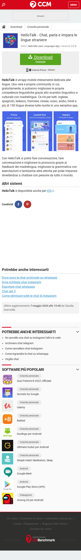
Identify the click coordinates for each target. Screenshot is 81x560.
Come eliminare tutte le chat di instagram (29, 296)
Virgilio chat (12, 359)
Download (16, 26)
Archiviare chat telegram (19, 343)
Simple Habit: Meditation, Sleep (35, 460)
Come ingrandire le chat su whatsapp (26, 353)
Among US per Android (30, 500)
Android (24, 468)
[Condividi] (18, 204)
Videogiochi (26, 495)
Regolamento (31, 523)
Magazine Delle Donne (54, 523)
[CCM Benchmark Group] (40, 539)
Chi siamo (12, 518)
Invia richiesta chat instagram (21, 282)
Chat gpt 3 (9, 291)
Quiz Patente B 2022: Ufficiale (34, 380)
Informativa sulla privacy (59, 518)
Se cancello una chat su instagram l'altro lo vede (33, 337)
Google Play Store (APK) (31, 486)
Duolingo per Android (29, 433)
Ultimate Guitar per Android (33, 447)
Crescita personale (38, 26)
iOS (49, 191)
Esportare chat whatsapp (18, 287)
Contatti (17, 523)
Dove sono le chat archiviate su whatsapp (29, 277)
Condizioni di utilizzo (32, 518)
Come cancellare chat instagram (24, 348)
